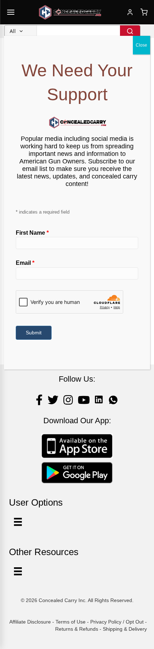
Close (141, 45)
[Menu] (18, 571)
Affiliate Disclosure (30, 622)
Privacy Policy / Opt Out (117, 622)
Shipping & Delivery (125, 629)
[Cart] (144, 12)
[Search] (130, 31)
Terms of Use (71, 622)
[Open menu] (10, 12)
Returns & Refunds (76, 629)
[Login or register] (130, 12)
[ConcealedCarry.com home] (70, 12)
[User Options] (18, 522)
